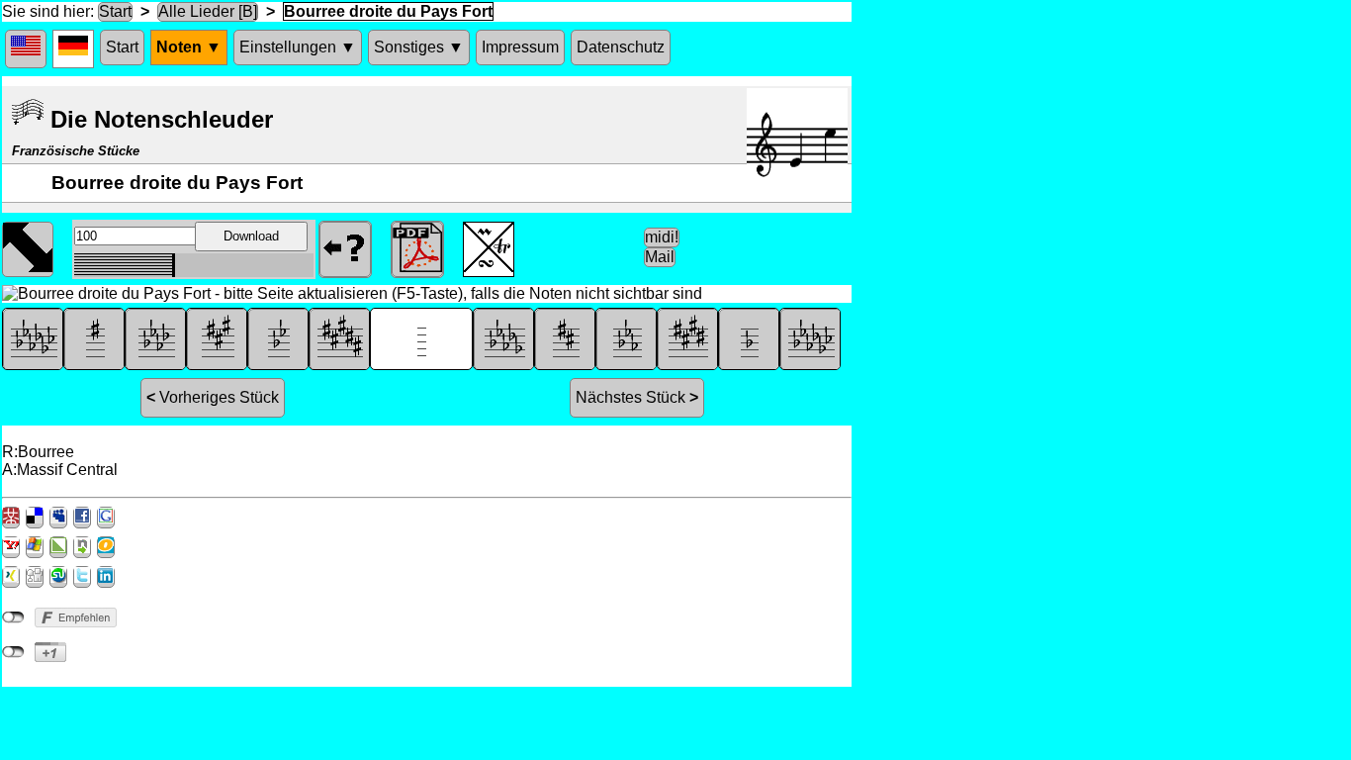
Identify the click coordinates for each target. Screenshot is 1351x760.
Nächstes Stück (637, 397)
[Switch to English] (25, 49)
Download (251, 236)
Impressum (520, 47)
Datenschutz (621, 47)
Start (115, 11)
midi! (661, 237)
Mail (660, 256)
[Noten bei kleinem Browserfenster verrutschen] (27, 247)
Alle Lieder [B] (207, 11)
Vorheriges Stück (212, 397)
